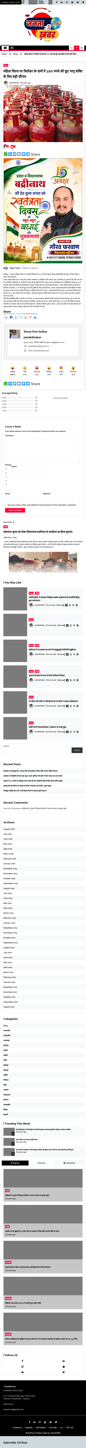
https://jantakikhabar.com (38, 290)
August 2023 (8, 946)
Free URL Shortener (11, 747)
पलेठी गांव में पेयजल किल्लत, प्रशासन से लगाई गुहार (47, 666)
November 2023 (10, 931)
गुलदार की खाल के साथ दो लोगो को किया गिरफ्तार (47, 614)
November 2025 (10, 812)
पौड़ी (4, 1024)
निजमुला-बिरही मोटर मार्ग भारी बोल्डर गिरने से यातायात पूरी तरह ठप (24, 2)
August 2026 (9, 768)
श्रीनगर (6, 1039)
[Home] (5, 48)
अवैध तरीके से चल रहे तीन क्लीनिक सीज (27, 1078)
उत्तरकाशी (6, 969)
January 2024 (9, 921)
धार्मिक (5, 1014)
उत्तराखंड (6, 979)
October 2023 (9, 936)
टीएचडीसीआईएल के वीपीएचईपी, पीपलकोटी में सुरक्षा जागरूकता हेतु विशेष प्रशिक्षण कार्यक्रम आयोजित (43, 1068)
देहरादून (5, 1004)
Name (15, 405)
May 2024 (7, 901)
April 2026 (7, 788)
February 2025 (9, 857)
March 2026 (8, 793)
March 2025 (8, 852)
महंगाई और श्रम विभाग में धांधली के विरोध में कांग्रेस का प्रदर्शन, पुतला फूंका (27, 725)
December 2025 (10, 807)
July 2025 (7, 832)
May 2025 (7, 842)
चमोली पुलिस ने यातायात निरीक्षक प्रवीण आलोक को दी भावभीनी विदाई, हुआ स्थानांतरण (54, 538)
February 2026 (9, 798)
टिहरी (5, 999)
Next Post (7, 461)
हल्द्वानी (5, 1053)
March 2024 (8, 911)
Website (46, 433)
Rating (8, 404)
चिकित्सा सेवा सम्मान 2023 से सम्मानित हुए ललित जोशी (23, 1242)
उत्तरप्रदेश (6, 974)
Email (8, 433)
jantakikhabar (32, 276)
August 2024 (9, 886)
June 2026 (7, 778)
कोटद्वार (5, 984)
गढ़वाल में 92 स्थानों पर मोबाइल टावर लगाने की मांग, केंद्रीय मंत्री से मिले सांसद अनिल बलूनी (32, 720)
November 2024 (10, 872)
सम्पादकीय (6, 1044)
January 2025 (9, 862)
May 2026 (7, 783)
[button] (71, 48)
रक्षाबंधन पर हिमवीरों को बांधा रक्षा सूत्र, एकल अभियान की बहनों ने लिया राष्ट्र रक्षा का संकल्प (32, 715)
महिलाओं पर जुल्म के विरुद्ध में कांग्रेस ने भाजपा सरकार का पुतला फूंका (45, 747)
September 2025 (10, 822)
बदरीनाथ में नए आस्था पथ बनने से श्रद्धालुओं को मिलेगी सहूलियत (52, 588)
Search (6, 685)
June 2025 (7, 837)
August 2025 (8, 827)
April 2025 (7, 847)
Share (35, 154)
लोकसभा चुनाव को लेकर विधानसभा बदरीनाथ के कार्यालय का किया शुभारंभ (37, 470)
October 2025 (9, 817)
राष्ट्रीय (5, 1029)
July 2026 (7, 773)
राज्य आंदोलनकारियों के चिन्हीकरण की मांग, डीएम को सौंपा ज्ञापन (44, 2)
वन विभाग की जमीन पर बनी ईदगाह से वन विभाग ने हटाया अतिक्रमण (53, 640)
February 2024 (9, 916)
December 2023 (10, 926)
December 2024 (10, 867)
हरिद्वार (5, 1048)
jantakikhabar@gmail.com (38, 285)
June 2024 (7, 896)
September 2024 (10, 882)
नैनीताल (6, 1019)
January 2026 (9, 803)
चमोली (5, 466)
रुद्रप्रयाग (6, 1034)
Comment (10, 375)
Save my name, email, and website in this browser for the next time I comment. (42, 444)
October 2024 (9, 877)
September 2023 (10, 941)
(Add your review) (60, 337)
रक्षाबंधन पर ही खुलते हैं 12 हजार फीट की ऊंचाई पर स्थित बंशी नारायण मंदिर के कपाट (30, 710)
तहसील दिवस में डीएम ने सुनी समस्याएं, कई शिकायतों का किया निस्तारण (28, 1206)
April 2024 (7, 906)
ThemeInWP (55, 1372)
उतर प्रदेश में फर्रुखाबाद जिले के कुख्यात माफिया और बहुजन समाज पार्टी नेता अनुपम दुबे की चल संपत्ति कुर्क (44, 1089)
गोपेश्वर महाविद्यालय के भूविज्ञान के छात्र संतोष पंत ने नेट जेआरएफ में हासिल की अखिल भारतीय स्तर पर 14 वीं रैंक (41, 1278)
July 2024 (7, 891)
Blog (6, 65)
